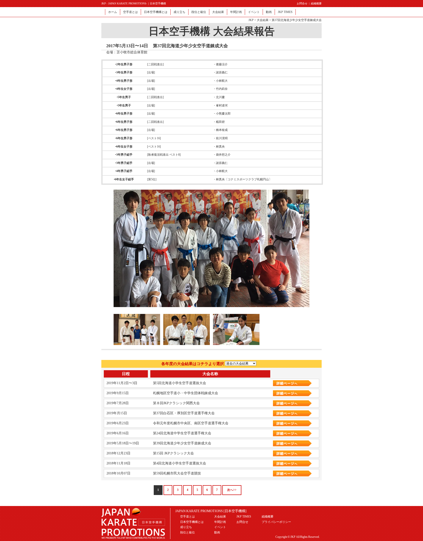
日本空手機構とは (155, 12)
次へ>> (231, 490)
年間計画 (236, 12)
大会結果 (218, 12)
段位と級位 (198, 12)
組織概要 (316, 3)
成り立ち (179, 12)
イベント (254, 12)
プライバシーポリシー (276, 522)
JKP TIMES (285, 12)
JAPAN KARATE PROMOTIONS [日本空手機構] (211, 511)
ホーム (112, 12)
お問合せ (302, 3)
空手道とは (130, 12)
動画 (269, 12)
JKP (251, 20)
